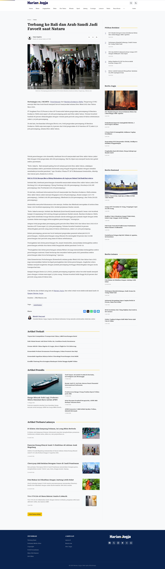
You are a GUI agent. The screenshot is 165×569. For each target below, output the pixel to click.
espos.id (68, 540)
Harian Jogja (59, 291)
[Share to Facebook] (84, 311)
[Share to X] (88, 311)
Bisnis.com (68, 543)
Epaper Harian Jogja (35, 293)
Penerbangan (55, 102)
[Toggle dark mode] (136, 3)
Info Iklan (31, 556)
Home (31, 8)
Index (134, 8)
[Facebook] (109, 543)
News (37, 8)
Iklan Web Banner (33, 553)
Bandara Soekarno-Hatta (73, 102)
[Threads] (126, 543)
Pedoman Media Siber (34, 543)
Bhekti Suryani (39, 316)
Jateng (85, 8)
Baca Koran (116, 8)
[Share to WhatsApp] (91, 311)
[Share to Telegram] (98, 311)
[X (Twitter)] (114, 543)
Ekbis (54, 8)
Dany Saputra (37, 37)
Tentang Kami (32, 540)
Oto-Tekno (63, 8)
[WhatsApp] (131, 543)
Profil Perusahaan (33, 550)
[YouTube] (122, 543)
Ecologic (93, 8)
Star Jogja (68, 546)
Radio (108, 8)
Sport (78, 8)
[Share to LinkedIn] (95, 311)
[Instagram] (118, 543)
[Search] (131, 3)
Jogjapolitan (46, 8)
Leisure (101, 8)
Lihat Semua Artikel (35, 514)
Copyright (31, 546)
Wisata (71, 8)
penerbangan (38, 305)
